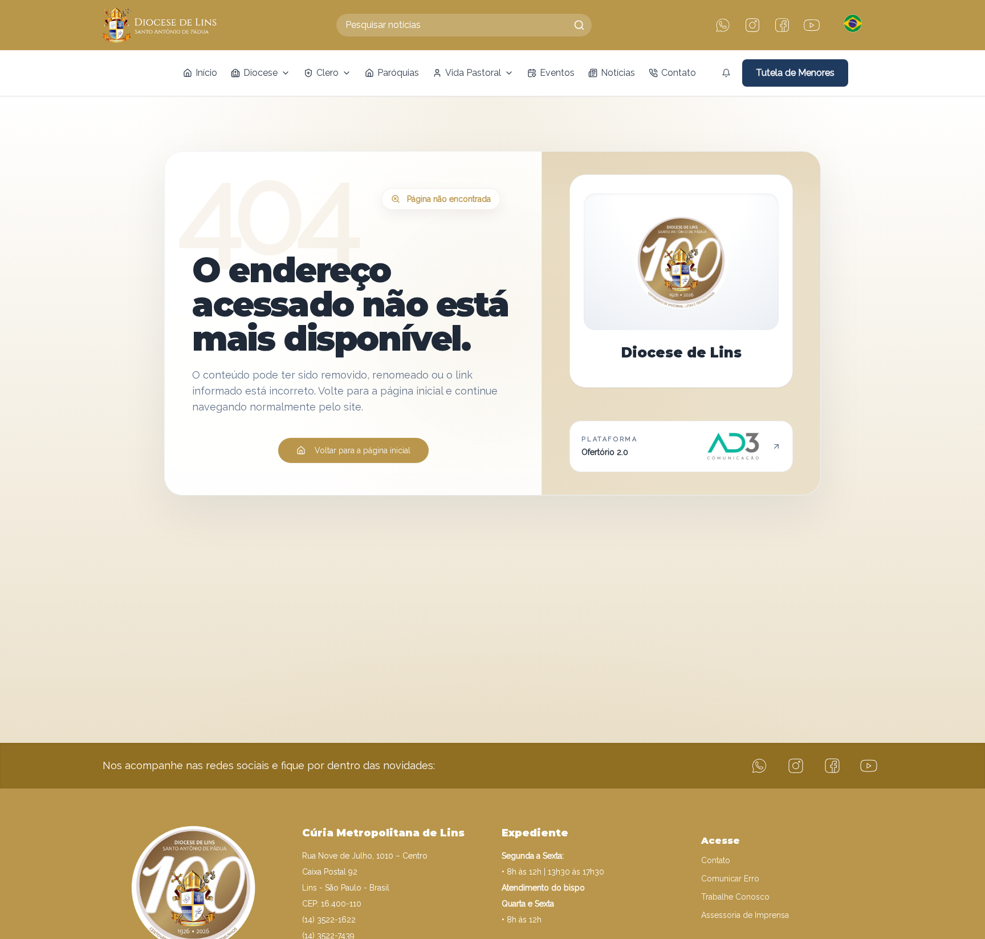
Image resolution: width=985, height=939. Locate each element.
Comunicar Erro (730, 878)
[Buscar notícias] (579, 25)
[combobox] (464, 25)
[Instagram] (752, 25)
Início (206, 72)
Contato (678, 72)
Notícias (618, 72)
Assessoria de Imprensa (745, 915)
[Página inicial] (160, 25)
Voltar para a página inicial (362, 450)
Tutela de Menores (795, 72)
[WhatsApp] (722, 25)
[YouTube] (811, 25)
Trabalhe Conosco (735, 896)
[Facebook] (782, 25)
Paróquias (398, 72)
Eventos (557, 72)
